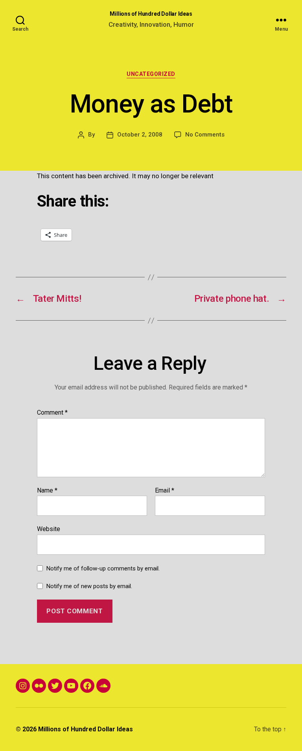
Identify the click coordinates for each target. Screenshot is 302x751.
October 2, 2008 (139, 134)
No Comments (205, 134)
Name (47, 490)
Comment (52, 412)
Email (164, 490)
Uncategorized (151, 74)
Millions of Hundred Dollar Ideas (151, 14)
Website (48, 529)
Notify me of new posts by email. (89, 586)
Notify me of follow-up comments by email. (103, 568)
